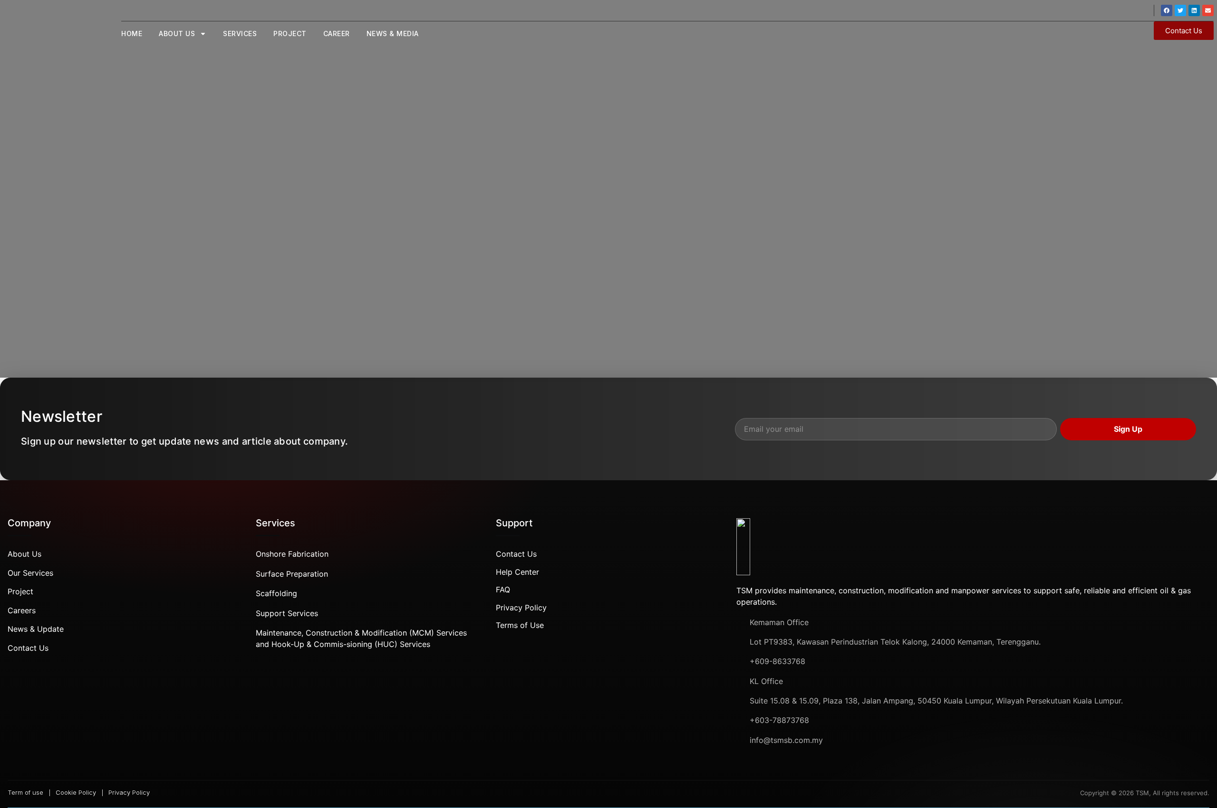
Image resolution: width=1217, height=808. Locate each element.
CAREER (336, 33)
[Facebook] (1166, 10)
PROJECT (290, 33)
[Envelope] (1208, 10)
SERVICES (240, 33)
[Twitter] (1180, 10)
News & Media (393, 33)
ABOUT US (177, 33)
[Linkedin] (1194, 10)
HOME (131, 33)
